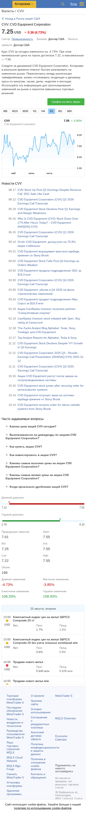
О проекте (37, 695)
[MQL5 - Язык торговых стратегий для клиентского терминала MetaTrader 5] (6, 4)
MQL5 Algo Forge (14, 767)
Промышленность (22, 39)
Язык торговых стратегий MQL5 (13, 747)
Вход (73, 3)
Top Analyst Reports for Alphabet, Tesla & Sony (47, 337)
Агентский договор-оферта (37, 736)
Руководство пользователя (16, 734)
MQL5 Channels (65, 718)
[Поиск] (62, 4)
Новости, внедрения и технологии (15, 722)
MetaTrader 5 (63, 695)
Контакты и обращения (38, 775)
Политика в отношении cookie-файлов (38, 764)
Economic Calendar (61, 737)
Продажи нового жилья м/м (31, 681)
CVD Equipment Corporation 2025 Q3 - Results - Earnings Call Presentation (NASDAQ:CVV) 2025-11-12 (51, 356)
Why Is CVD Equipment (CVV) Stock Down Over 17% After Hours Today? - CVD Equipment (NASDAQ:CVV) (48, 222)
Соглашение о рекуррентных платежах (40, 722)
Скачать (15, 775)
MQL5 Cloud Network (15, 759)
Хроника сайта (36, 702)
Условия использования (41, 711)
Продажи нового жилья (28, 662)
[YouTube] (76, 753)
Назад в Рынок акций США (22, 18)
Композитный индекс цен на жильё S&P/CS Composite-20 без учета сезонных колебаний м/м (45, 641)
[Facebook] (57, 753)
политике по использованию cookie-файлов (42, 808)
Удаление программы (14, 792)
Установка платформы (14, 784)
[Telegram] (64, 753)
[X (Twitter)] (70, 753)
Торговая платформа (15, 699)
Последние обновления (15, 711)
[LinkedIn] (57, 759)
